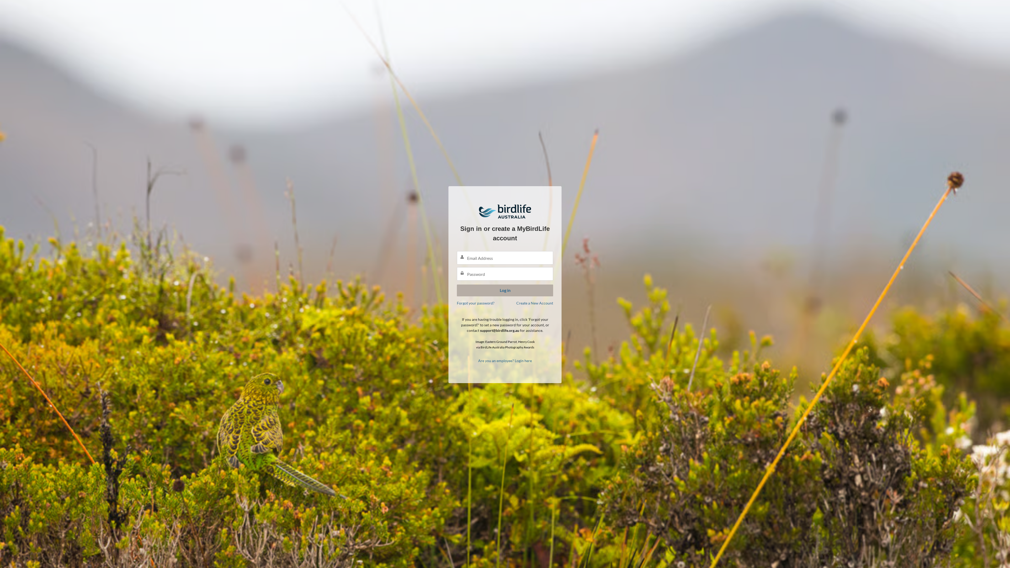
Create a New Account (534, 303)
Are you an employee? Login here (505, 360)
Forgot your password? (475, 303)
